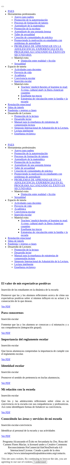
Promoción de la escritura (27, 28)
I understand (40, 462)
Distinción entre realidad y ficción (38, 60)
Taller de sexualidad (24, 34)
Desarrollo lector (22, 119)
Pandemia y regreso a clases (22, 110)
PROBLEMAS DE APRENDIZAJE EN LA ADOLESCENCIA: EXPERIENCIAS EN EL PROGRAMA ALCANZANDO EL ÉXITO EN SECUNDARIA (39, 50)
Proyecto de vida (23, 72)
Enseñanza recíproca (24, 133)
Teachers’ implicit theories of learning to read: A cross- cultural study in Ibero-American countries (44, 90)
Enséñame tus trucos (31, 95)
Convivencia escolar (24, 78)
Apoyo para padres (24, 17)
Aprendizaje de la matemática (29, 25)
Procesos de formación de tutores (31, 22)
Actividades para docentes (27, 69)
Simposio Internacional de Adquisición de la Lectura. (41, 127)
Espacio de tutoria (17, 66)
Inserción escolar (23, 81)
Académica (20, 75)
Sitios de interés (16, 107)
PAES (11, 11)
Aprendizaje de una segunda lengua (32, 31)
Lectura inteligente (23, 130)
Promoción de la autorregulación (31, 19)
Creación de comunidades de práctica (33, 37)
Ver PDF (5, 306)
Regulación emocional (19, 104)
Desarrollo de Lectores (19, 113)
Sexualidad (20, 63)
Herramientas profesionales (22, 14)
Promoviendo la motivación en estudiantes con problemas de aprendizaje (38, 42)
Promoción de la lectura (26, 116)
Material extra (21, 57)
